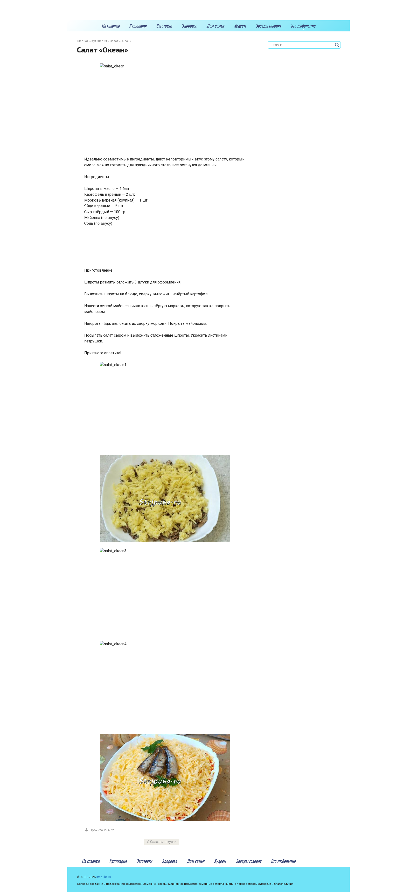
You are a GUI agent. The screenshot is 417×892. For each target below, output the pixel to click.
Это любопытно (303, 25)
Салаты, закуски (163, 842)
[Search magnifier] (337, 45)
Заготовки (164, 25)
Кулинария (137, 25)
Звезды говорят (268, 25)
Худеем (240, 25)
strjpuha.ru (103, 877)
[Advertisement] (172, 249)
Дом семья (215, 25)
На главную (110, 25)
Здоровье (189, 25)
